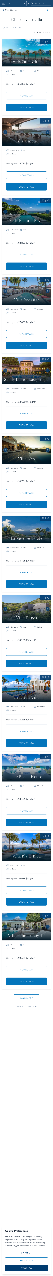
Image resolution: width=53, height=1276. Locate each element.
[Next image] (48, 53)
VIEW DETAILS (27, 95)
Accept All (26, 1268)
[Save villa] (43, 41)
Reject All (26, 1253)
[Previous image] (5, 53)
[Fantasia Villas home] (26, 3)
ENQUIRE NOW (26, 107)
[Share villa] (48, 41)
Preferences (26, 1260)
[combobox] (41, 3)
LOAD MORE (26, 998)
